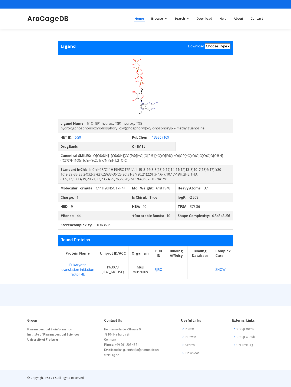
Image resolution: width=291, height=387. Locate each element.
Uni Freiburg (244, 344)
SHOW (220, 269)
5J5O (158, 269)
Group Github (245, 336)
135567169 (160, 137)
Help (222, 18)
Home (139, 18)
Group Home (245, 328)
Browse (157, 18)
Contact (257, 18)
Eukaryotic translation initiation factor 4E (77, 269)
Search (179, 18)
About (238, 18)
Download (204, 18)
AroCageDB (48, 18)
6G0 (78, 137)
